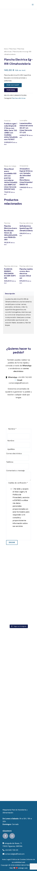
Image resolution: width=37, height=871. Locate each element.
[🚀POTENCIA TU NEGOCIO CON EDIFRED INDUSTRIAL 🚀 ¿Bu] (18, 577)
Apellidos (11, 449)
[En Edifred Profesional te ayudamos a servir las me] (18, 614)
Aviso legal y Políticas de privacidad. (16, 534)
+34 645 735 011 (11, 850)
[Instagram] (12, 836)
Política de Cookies (19, 859)
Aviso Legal (6, 859)
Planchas (12, 49)
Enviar (12, 542)
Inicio (6, 49)
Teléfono (9, 462)
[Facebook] (5, 836)
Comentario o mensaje (15, 470)
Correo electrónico (14, 453)
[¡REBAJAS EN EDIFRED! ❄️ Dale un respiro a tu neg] (18, 559)
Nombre (10, 440)
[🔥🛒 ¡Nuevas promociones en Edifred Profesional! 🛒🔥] (18, 596)
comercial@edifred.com (14, 854)
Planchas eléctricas (18, 98)
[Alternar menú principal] (32, 4)
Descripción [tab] (10, 294)
